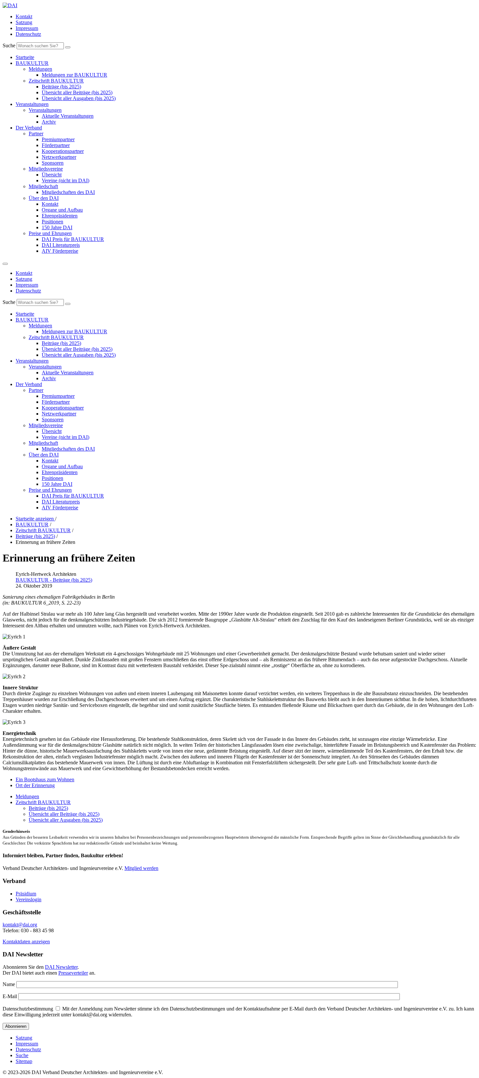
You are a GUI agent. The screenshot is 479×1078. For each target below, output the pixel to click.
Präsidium (26, 893)
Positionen (52, 221)
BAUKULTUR (32, 63)
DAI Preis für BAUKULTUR (73, 239)
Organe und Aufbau (62, 210)
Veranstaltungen (32, 104)
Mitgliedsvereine (46, 169)
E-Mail (10, 996)
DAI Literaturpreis (61, 245)
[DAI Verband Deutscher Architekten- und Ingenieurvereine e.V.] (10, 5)
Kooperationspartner (63, 151)
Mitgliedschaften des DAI (68, 192)
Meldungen (40, 69)
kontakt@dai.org (20, 924)
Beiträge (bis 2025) (61, 86)
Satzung (24, 22)
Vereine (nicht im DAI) (65, 180)
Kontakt (24, 16)
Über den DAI (44, 198)
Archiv (49, 122)
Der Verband (29, 127)
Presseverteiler (73, 973)
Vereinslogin (28, 899)
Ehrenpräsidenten (60, 215)
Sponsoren (53, 163)
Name (9, 984)
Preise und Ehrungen (50, 233)
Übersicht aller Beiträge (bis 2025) (77, 92)
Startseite (25, 57)
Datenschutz (28, 34)
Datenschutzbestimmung (28, 1008)
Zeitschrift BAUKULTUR (56, 80)
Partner (36, 133)
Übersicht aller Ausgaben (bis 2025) (79, 98)
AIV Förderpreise (60, 251)
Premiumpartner (58, 139)
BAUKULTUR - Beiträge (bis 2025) (54, 580)
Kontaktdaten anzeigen (26, 941)
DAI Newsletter (61, 967)
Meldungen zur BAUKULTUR (74, 75)
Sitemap (24, 1061)
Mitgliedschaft (43, 186)
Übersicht (52, 174)
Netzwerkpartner (59, 157)
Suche (9, 45)
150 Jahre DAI (57, 227)
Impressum (27, 28)
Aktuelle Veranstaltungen (68, 116)
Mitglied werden (141, 868)
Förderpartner (56, 145)
